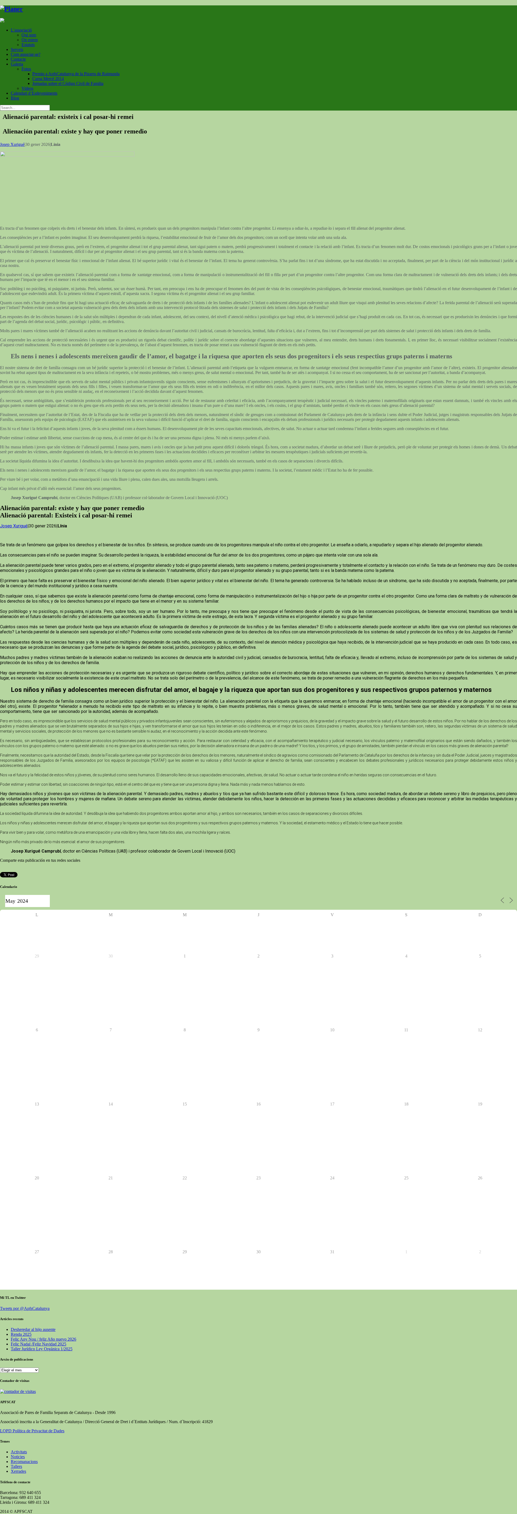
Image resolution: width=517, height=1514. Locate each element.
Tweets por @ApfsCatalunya (25, 1308)
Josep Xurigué (12, 144)
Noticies (18, 1456)
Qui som (29, 35)
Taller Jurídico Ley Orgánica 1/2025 (41, 1349)
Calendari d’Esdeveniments (34, 93)
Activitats (19, 1452)
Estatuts (28, 44)
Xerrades (18, 1471)
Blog (15, 98)
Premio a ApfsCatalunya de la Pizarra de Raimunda (76, 73)
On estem (30, 39)
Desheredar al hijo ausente (33, 1329)
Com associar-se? (25, 54)
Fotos (26, 69)
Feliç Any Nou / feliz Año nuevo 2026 (43, 1339)
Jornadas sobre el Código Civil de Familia (67, 83)
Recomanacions (24, 1461)
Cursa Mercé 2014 (48, 78)
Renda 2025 (21, 1334)
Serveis (17, 49)
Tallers (16, 1466)
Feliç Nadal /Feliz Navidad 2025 (38, 1344)
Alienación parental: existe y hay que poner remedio (75, 131)
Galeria (17, 64)
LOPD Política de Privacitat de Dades (32, 1431)
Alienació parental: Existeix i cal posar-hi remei (66, 515)
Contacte (18, 59)
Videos (27, 88)
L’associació (21, 30)
